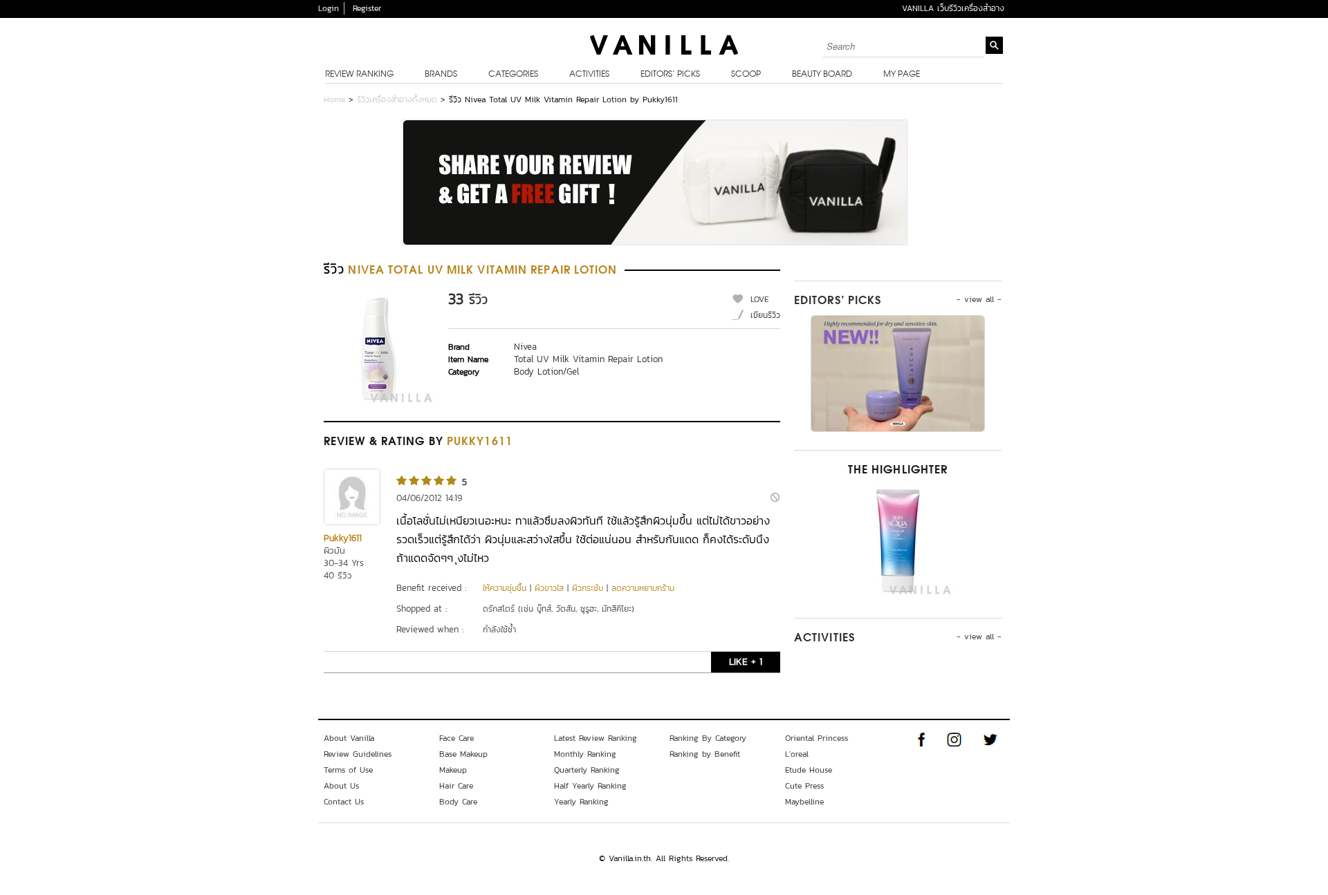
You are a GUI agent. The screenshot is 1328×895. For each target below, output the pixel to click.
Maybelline (804, 801)
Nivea (525, 346)
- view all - (979, 299)
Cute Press (804, 786)
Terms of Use (348, 770)
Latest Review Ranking (595, 738)
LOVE (759, 299)
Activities (589, 74)
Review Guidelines (357, 754)
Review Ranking (359, 74)
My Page (901, 74)
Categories (513, 74)
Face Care (456, 738)
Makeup (453, 770)
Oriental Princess (816, 738)
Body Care (458, 801)
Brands (441, 74)
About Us (341, 786)
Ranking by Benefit (705, 754)
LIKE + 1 (745, 661)
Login (328, 8)
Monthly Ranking (585, 754)
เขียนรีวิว (765, 315)
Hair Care (456, 786)
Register (367, 8)
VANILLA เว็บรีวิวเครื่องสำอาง (953, 8)
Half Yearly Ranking (590, 786)
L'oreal (797, 754)
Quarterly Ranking (587, 770)
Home (334, 99)
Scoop (746, 74)
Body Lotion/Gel (546, 371)
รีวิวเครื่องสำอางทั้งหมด (397, 99)
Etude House (808, 770)
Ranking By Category (708, 738)
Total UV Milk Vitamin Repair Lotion (588, 359)
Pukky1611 (343, 538)
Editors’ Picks (670, 74)
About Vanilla (349, 738)
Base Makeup (463, 754)
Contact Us (344, 801)
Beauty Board (822, 74)
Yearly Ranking (581, 801)
